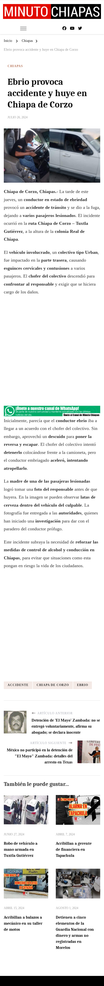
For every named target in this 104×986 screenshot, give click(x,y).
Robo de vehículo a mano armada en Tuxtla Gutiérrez (20, 849)
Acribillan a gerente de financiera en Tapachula (74, 849)
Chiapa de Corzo (53, 685)
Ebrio (82, 685)
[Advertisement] (52, 353)
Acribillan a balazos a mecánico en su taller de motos (23, 923)
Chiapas (15, 66)
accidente (18, 685)
